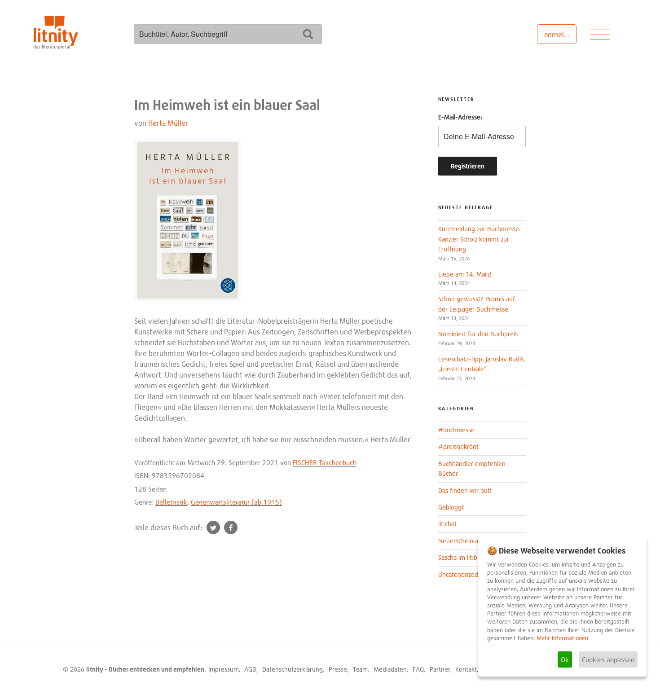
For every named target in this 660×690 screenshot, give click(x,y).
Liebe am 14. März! (465, 274)
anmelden (560, 34)
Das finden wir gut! (465, 490)
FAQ (418, 669)
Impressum (223, 669)
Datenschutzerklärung (292, 669)
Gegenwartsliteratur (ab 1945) (236, 502)
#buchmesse (456, 430)
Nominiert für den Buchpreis (478, 334)
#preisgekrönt (458, 446)
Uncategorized (458, 574)
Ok (565, 659)
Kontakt (466, 669)
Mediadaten (390, 669)
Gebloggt (451, 507)
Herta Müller (168, 123)
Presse (338, 669)
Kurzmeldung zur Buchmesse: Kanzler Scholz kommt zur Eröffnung (479, 239)
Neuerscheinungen (464, 541)
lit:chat (447, 523)
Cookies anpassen (608, 659)
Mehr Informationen (562, 638)
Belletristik (171, 502)
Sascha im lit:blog (462, 557)
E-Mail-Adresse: (460, 117)
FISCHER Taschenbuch (324, 462)
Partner (440, 669)
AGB (250, 669)
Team (360, 669)
